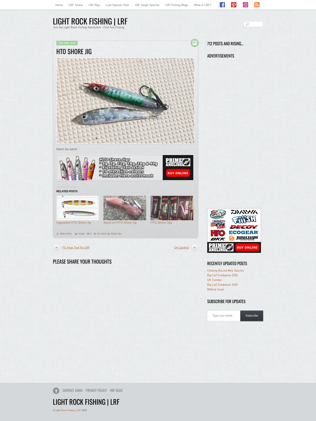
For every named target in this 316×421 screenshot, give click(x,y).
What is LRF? (202, 5)
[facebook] (223, 4)
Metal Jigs (116, 233)
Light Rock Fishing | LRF (68, 410)
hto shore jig (103, 233)
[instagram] (245, 4)
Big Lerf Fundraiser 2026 (222, 275)
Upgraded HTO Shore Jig (73, 222)
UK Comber (214, 280)
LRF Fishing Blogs (176, 5)
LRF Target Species (147, 5)
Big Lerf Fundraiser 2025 (222, 284)
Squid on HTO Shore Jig (120, 222)
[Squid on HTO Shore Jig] (124, 208)
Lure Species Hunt (117, 5)
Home (59, 5)
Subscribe (251, 315)
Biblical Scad (215, 289)
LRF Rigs (94, 5)
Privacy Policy (96, 390)
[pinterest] (234, 4)
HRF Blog (116, 390)
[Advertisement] (234, 133)
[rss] (257, 4)
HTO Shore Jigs (161, 222)
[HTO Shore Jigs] (171, 208)
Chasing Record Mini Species (225, 270)
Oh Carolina (185, 247)
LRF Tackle (76, 5)
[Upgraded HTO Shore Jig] (77, 208)
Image (81, 233)
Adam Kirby (66, 233)
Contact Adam (73, 390)
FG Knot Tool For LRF (72, 247)
